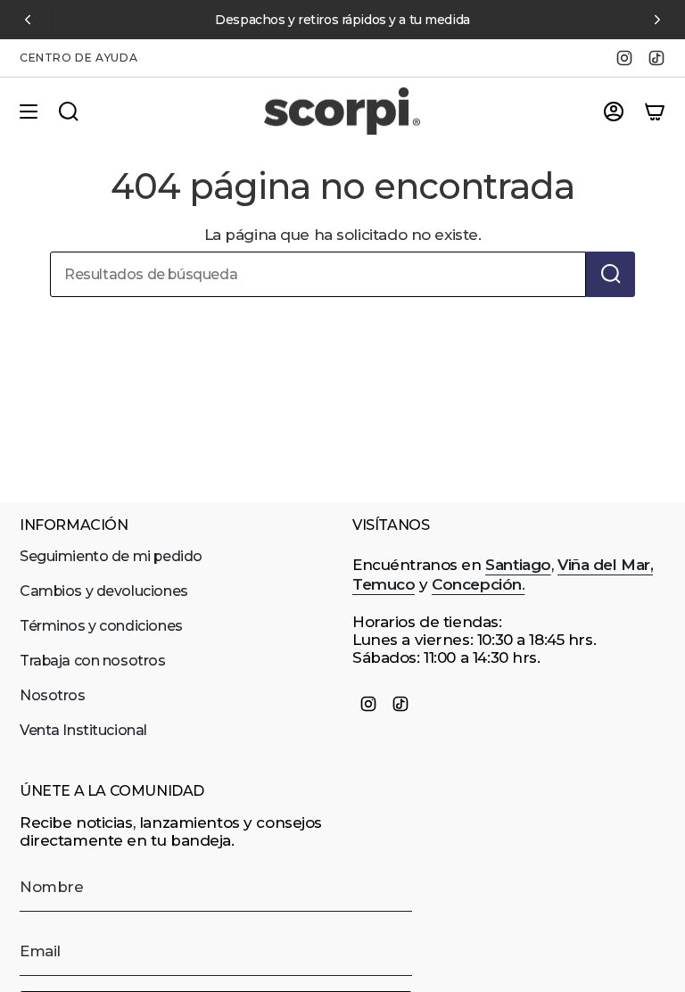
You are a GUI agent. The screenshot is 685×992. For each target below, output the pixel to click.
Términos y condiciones (101, 625)
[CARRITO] (654, 111)
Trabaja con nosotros (93, 660)
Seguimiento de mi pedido (111, 556)
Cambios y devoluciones (104, 591)
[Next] (657, 20)
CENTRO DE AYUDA (78, 57)
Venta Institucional (83, 730)
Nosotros (53, 695)
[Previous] (28, 20)
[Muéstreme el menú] (28, 111)
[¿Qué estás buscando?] (610, 274)
